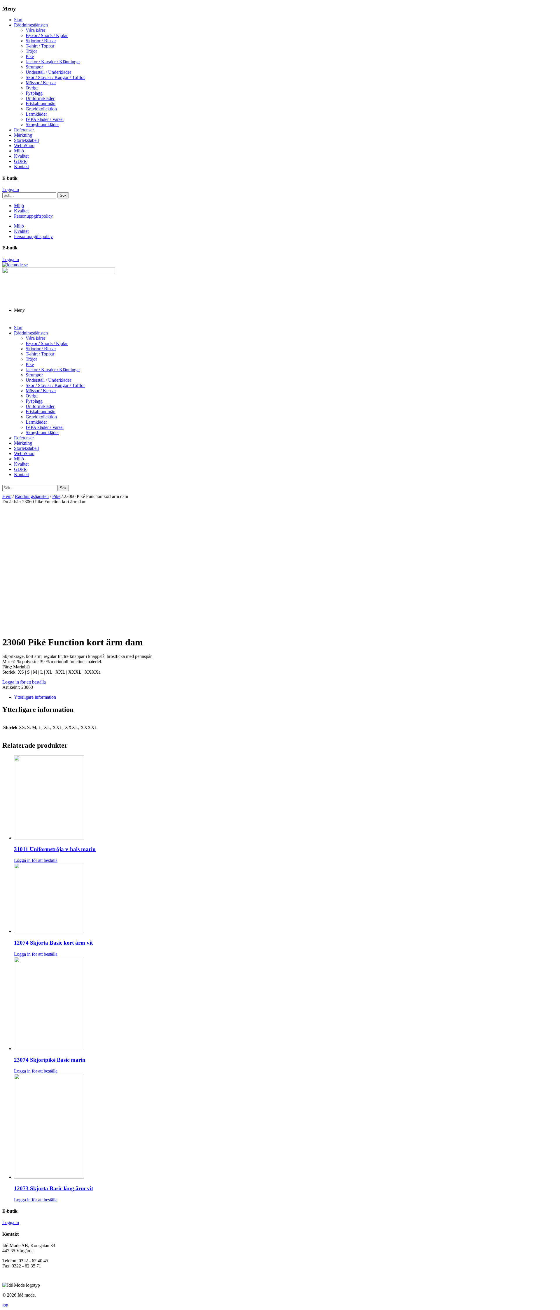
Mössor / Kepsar (41, 82)
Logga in (10, 189)
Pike (30, 56)
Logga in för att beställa (24, 681)
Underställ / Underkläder (48, 72)
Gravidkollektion (41, 108)
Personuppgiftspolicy (33, 216)
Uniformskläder (40, 98)
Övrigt (32, 87)
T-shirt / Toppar (40, 45)
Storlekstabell (26, 140)
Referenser (24, 129)
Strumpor (34, 66)
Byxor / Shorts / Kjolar (47, 35)
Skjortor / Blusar (41, 40)
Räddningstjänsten (31, 24)
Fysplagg (34, 93)
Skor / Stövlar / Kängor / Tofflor (55, 77)
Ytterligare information (35, 697)
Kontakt (21, 166)
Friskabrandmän (40, 103)
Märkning (23, 135)
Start (18, 19)
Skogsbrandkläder (42, 124)
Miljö (19, 150)
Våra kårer (35, 30)
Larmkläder (36, 114)
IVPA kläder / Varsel (45, 119)
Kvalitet (21, 156)
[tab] (286, 697)
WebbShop (24, 145)
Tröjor (31, 51)
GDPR (20, 161)
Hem (6, 496)
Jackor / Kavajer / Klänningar (53, 61)
